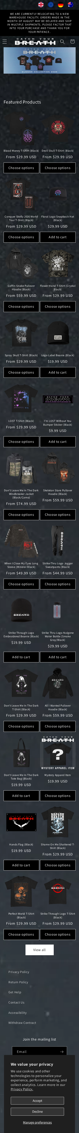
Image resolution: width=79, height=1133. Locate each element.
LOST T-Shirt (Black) (21, 421)
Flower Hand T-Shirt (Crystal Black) (57, 287)
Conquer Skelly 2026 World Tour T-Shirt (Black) (21, 218)
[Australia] (71, 5)
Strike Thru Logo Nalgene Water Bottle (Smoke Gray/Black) (58, 636)
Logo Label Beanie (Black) (57, 355)
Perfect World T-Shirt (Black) (21, 915)
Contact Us (16, 1002)
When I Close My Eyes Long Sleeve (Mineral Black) (21, 565)
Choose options (21, 167)
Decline (37, 1111)
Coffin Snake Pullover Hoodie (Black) (21, 287)
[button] (62, 41)
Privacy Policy (18, 972)
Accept (37, 1100)
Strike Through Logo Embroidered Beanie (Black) (21, 634)
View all (39, 949)
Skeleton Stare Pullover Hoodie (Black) (57, 492)
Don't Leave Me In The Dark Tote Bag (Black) (21, 776)
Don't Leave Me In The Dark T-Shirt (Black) (21, 707)
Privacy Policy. (22, 1089)
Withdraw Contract (22, 1022)
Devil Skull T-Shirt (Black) (58, 150)
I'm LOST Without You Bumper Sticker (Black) (57, 422)
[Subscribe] (62, 1051)
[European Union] (51, 5)
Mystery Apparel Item (57, 775)
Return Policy (18, 982)
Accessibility (17, 1012)
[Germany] (61, 5)
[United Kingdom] (41, 5)
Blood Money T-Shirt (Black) (21, 150)
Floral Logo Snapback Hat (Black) (57, 218)
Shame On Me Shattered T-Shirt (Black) (58, 846)
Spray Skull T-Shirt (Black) (21, 355)
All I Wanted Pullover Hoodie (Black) (58, 707)
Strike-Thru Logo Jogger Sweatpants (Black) (58, 565)
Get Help (14, 992)
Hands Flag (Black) (21, 844)
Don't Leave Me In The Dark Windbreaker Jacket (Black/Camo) (21, 494)
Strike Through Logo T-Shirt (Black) (57, 915)
